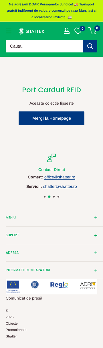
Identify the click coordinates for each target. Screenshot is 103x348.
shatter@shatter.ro (60, 186)
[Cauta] (90, 46)
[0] (92, 30)
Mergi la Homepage (51, 118)
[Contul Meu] (67, 31)
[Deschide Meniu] (8, 31)
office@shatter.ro (59, 177)
